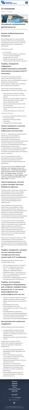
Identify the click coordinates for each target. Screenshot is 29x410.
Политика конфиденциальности (14, 406)
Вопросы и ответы (14, 389)
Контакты (15, 394)
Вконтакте (14, 403)
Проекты (14, 381)
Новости (14, 385)
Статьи (14, 387)
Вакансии (14, 391)
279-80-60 (15, 397)
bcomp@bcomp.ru (15, 399)
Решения (14, 383)
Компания (15, 392)
